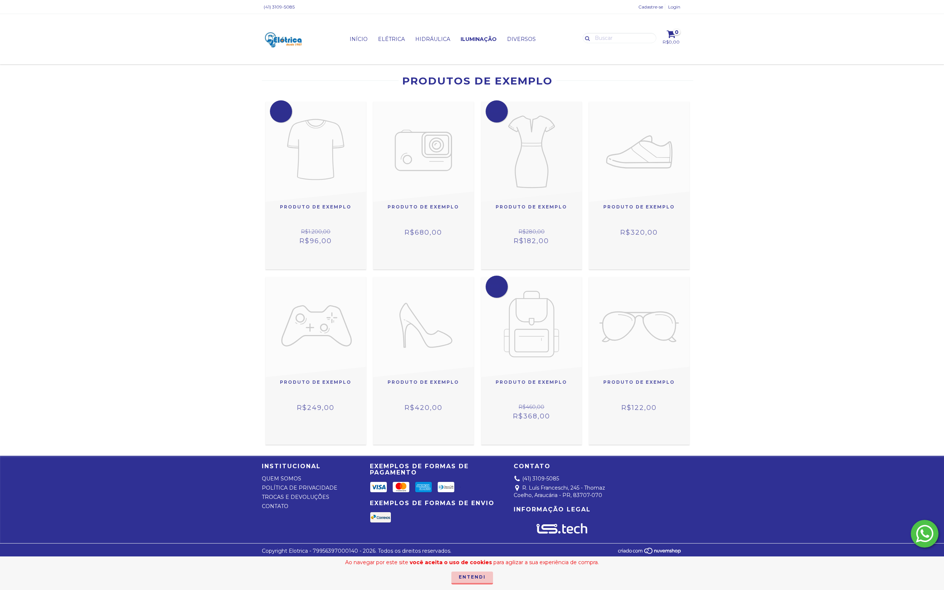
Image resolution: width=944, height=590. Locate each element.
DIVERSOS (521, 39)
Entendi (472, 577)
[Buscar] (586, 38)
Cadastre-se (650, 7)
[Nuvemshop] (650, 552)
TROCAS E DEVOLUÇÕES (295, 497)
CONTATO (275, 506)
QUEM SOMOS (281, 478)
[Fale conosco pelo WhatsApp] (924, 534)
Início (359, 39)
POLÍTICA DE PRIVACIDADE (299, 487)
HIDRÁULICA (432, 39)
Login (674, 7)
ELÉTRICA (391, 39)
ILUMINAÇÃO (479, 39)
